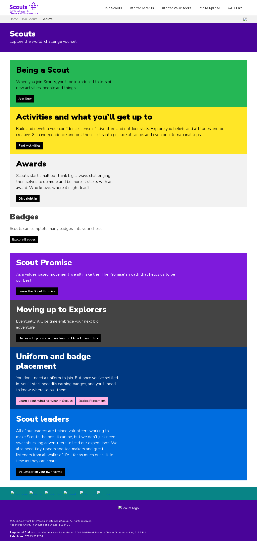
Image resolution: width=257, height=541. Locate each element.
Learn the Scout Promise (37, 291)
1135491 (64, 525)
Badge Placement (92, 401)
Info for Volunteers (176, 8)
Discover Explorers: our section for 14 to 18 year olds (58, 338)
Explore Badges (24, 239)
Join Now (25, 98)
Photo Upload (209, 8)
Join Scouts (113, 8)
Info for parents (142, 8)
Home (14, 19)
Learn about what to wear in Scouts (46, 401)
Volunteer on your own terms (40, 472)
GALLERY (235, 8)
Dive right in (28, 198)
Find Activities (30, 145)
